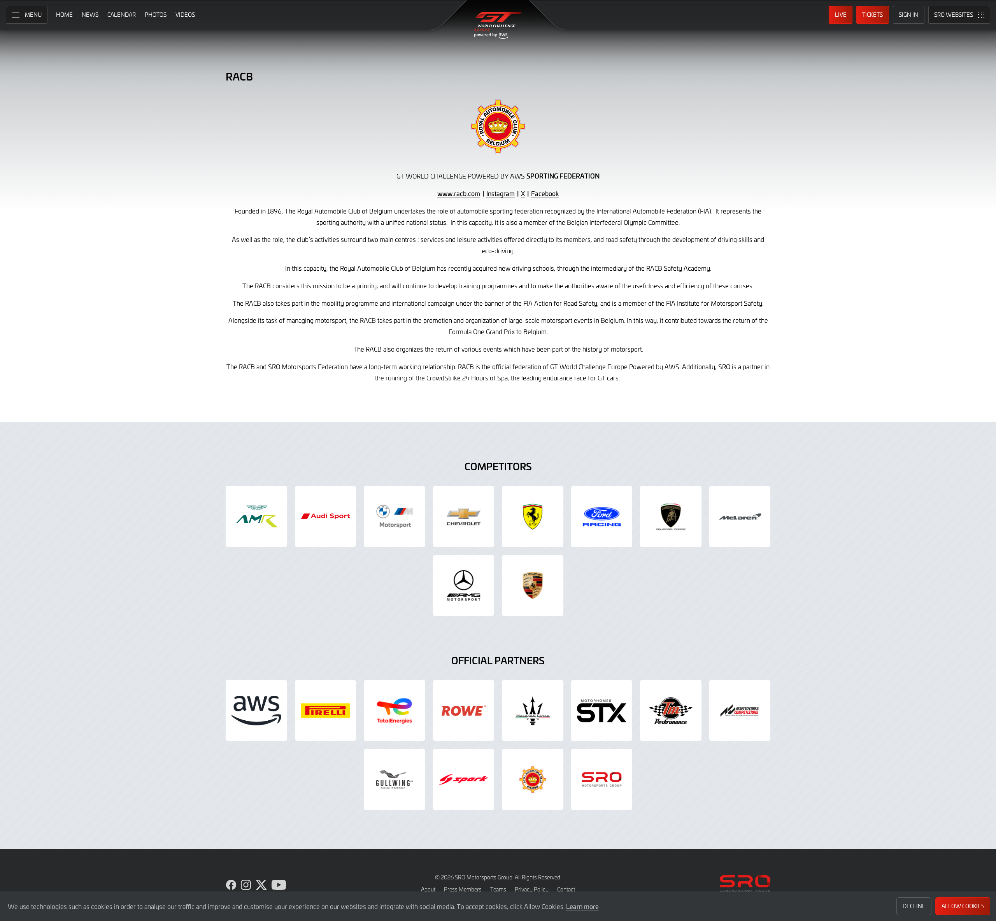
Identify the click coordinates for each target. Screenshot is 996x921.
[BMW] (394, 516)
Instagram (500, 193)
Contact (566, 889)
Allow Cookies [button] (963, 906)
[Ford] (602, 516)
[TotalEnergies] (394, 710)
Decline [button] (914, 906)
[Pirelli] (325, 710)
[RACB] (532, 779)
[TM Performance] (670, 710)
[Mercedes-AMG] (463, 585)
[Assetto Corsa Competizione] (740, 710)
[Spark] (463, 779)
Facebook (545, 193)
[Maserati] (532, 710)
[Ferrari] (532, 516)
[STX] (602, 710)
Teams (498, 889)
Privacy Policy (532, 889)
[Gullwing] (394, 779)
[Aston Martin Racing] (256, 516)
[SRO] (602, 779)
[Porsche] (532, 585)
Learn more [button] (582, 906)
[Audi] (325, 516)
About (428, 889)
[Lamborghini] (670, 516)
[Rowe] (463, 710)
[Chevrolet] (463, 516)
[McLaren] (740, 516)
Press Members (463, 889)
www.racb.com (458, 193)
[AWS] (256, 710)
